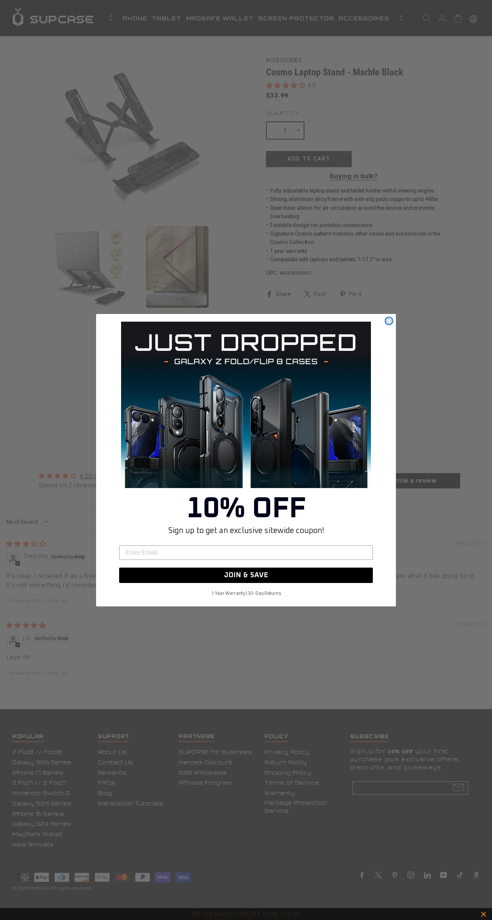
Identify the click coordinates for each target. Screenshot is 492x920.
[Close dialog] (389, 321)
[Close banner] (483, 914)
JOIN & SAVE (246, 575)
